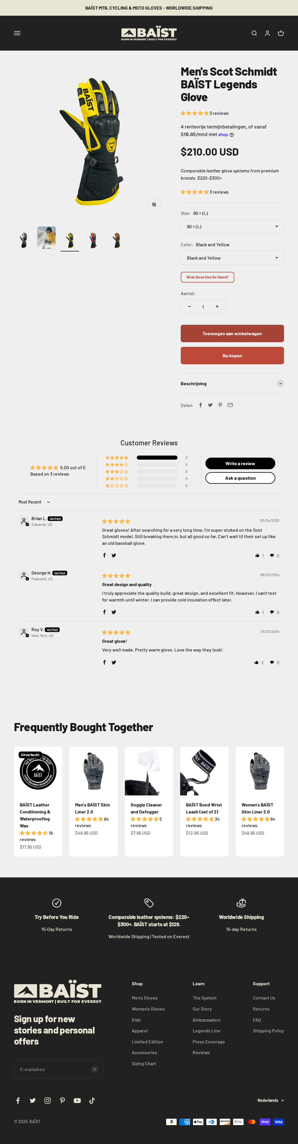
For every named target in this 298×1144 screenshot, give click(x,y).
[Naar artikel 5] (116, 241)
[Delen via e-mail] (230, 405)
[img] (116, 521)
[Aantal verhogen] (217, 306)
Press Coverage (209, 1041)
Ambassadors (207, 1019)
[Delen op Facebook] (200, 405)
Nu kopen (232, 355)
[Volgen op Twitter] (33, 1100)
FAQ (257, 1019)
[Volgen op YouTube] (77, 1100)
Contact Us (264, 997)
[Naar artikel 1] (23, 241)
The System (205, 997)
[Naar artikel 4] (93, 241)
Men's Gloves (145, 997)
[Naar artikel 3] (70, 241)
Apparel (140, 1030)
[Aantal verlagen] (189, 306)
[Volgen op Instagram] (48, 1100)
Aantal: (188, 293)
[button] (195, 113)
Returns (261, 1008)
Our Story (202, 1008)
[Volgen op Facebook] (18, 1100)
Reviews (201, 1052)
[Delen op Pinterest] (220, 405)
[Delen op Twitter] (210, 405)
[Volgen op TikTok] (92, 1100)
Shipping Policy (268, 1030)
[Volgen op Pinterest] (62, 1100)
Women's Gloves (148, 1008)
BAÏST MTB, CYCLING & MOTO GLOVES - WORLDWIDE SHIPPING (149, 7)
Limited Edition (147, 1041)
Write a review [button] (240, 463)
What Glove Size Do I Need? (207, 277)
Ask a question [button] (240, 478)
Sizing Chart (144, 1063)
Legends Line (207, 1030)
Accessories (144, 1052)
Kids (136, 1019)
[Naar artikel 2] (46, 238)
